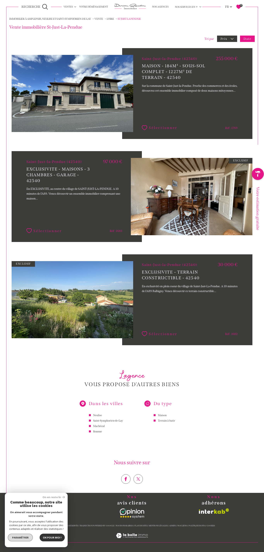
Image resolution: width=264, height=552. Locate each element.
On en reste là (52, 497)
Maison (162, 415)
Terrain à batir (166, 420)
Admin (172, 526)
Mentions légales (158, 526)
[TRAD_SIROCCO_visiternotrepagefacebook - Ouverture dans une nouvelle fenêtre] (126, 479)
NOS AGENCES (160, 6)
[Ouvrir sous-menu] (75, 6)
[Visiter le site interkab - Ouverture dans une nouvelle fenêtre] (214, 511)
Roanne (97, 431)
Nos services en (186, 7)
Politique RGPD (196, 526)
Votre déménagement (93, 6)
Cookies (210, 526)
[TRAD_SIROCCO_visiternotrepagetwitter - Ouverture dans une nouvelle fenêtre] (138, 479)
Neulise (97, 415)
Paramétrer (20, 537)
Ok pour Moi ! (52, 537)
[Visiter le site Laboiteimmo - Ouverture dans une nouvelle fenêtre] (132, 540)
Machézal (99, 426)
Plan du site (140, 526)
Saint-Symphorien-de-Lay (108, 420)
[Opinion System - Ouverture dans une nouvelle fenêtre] (132, 513)
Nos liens (182, 526)
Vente (99, 18)
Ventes (68, 6)
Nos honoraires (124, 526)
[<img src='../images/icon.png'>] (258, 175)
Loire (110, 18)
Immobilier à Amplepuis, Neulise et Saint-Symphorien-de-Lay (50, 18)
